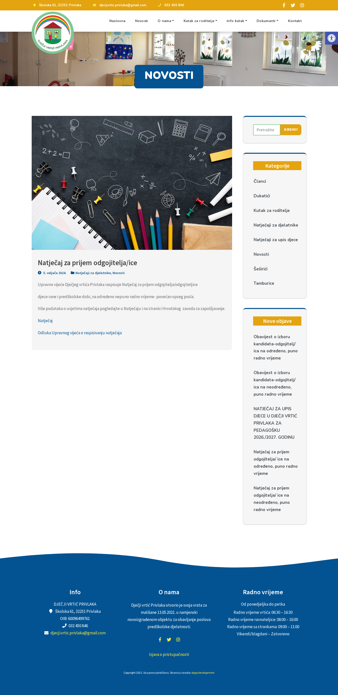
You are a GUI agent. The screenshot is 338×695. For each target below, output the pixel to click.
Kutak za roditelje (199, 21)
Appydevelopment (203, 672)
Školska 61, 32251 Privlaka (60, 5)
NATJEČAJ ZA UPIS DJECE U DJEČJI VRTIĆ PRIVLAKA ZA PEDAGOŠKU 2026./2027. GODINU (275, 423)
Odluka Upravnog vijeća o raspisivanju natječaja (80, 332)
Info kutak (235, 21)
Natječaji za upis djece (276, 240)
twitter (169, 639)
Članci (260, 181)
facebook (160, 639)
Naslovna (117, 21)
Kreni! (291, 129)
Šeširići (260, 269)
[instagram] (302, 5)
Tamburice (264, 283)
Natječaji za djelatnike (93, 273)
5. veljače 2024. (54, 273)
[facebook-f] (284, 5)
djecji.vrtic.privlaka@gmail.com (122, 5)
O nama (164, 21)
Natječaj (45, 320)
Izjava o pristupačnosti (169, 654)
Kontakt (295, 21)
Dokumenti (266, 21)
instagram (178, 639)
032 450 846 (174, 5)
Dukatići (262, 196)
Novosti (141, 21)
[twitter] (293, 5)
